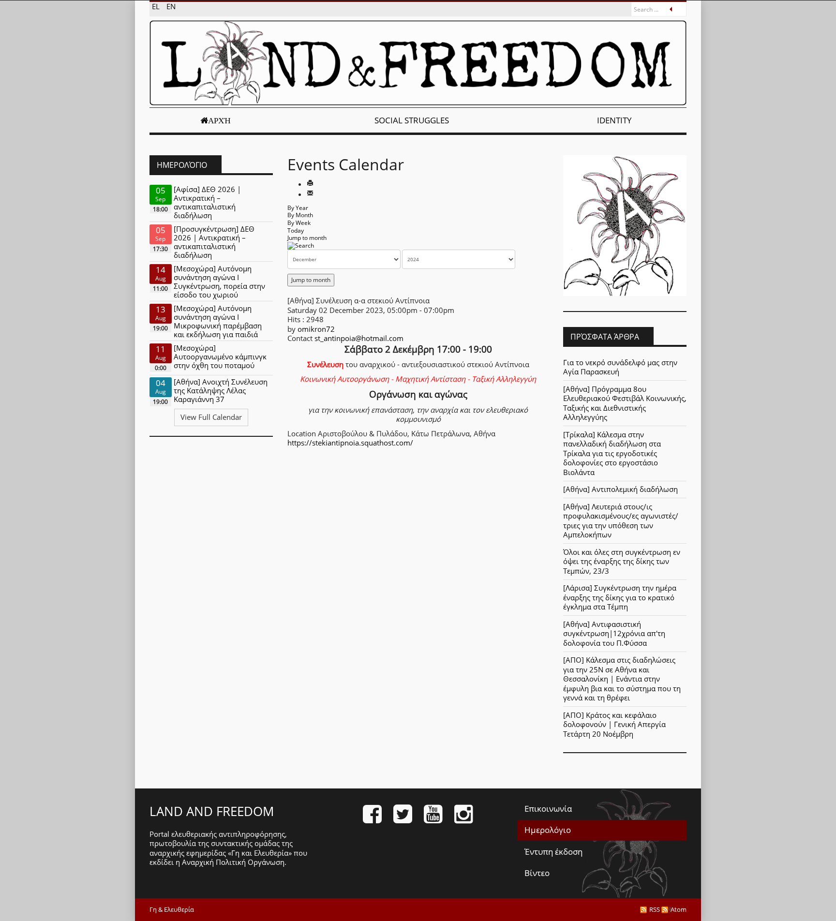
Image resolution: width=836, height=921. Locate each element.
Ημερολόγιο (547, 829)
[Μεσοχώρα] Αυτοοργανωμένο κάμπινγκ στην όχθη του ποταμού (220, 356)
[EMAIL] (310, 194)
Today (295, 230)
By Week (299, 223)
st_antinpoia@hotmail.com (358, 338)
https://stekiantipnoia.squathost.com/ (350, 442)
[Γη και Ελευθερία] (418, 62)
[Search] (300, 245)
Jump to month (307, 238)
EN (171, 6)
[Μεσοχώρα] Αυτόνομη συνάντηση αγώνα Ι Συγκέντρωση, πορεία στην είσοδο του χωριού (219, 281)
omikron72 (316, 329)
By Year (297, 208)
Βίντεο (537, 872)
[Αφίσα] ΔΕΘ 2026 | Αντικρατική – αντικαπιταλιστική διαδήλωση (207, 202)
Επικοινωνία (548, 808)
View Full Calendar (211, 417)
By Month (300, 215)
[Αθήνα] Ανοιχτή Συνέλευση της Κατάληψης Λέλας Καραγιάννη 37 (221, 390)
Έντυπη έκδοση (553, 851)
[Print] (310, 184)
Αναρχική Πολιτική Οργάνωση (233, 862)
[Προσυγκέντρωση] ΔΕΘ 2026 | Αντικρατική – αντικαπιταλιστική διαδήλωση (214, 242)
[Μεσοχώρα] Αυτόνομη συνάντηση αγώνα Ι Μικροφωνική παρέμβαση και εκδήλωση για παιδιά (218, 321)
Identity (614, 120)
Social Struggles (411, 120)
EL (157, 6)
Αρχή (219, 120)
